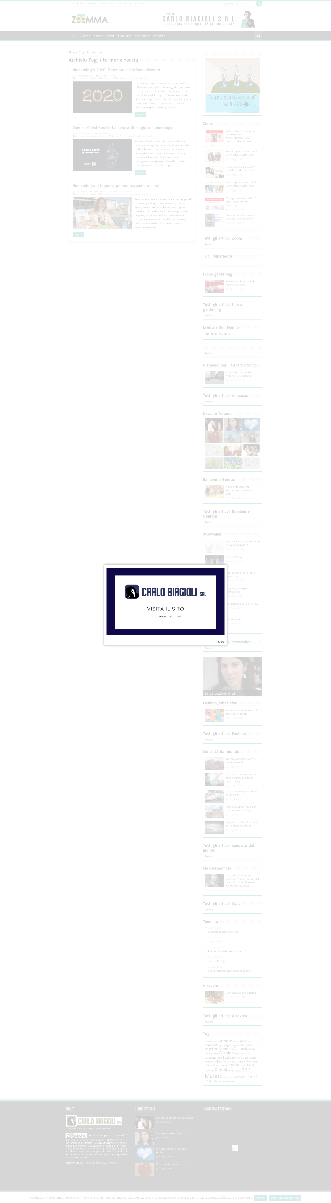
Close (221, 642)
